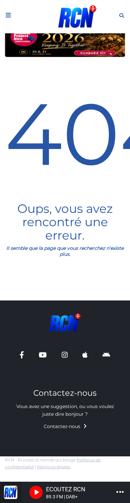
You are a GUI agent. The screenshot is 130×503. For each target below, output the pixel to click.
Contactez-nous (63, 426)
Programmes (23, 60)
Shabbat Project (27, 299)
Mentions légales (53, 466)
